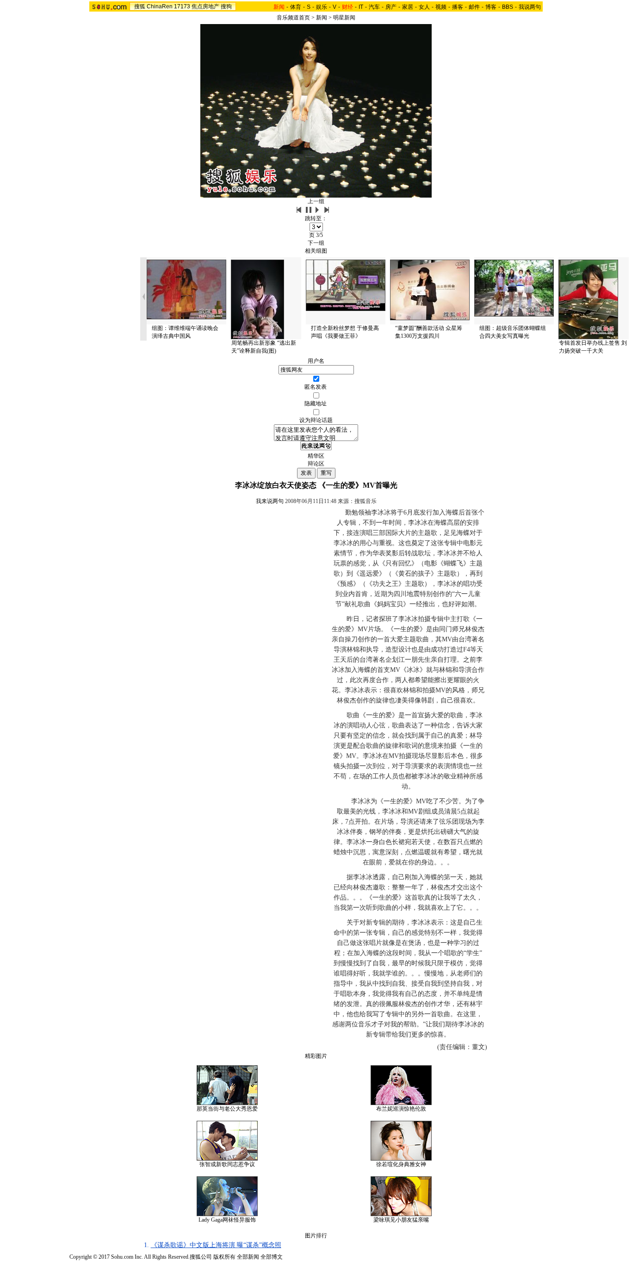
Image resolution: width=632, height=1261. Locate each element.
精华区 (316, 456)
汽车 (374, 7)
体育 (295, 7)
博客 (490, 7)
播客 (457, 7)
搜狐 (139, 6)
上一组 (316, 201)
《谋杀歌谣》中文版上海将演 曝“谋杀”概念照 (216, 1245)
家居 (407, 7)
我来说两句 (270, 501)
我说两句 (530, 7)
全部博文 (271, 1257)
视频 (440, 7)
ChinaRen (160, 6)
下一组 (316, 243)
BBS (507, 7)
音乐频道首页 (293, 17)
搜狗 (226, 6)
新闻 (321, 17)
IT (361, 7)
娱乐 (321, 7)
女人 (424, 7)
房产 (391, 7)
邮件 (474, 7)
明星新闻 (344, 17)
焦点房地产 (205, 6)
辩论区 (316, 463)
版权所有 (224, 1257)
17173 (182, 6)
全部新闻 (248, 1257)
